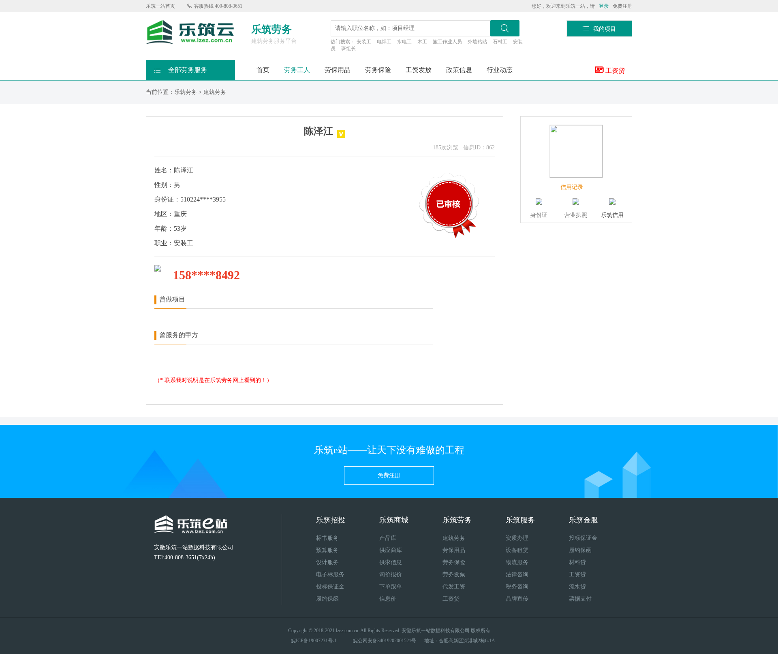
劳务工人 (297, 69)
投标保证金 (330, 587)
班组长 (348, 48)
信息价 (387, 599)
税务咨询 (517, 587)
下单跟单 (390, 587)
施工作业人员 (447, 42)
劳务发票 (453, 574)
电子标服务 (330, 574)
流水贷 (577, 587)
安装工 (364, 42)
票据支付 (580, 599)
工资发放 (419, 69)
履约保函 (327, 599)
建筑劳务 (214, 92)
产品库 (387, 538)
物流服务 (517, 562)
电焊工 (384, 42)
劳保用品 (338, 69)
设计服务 (327, 562)
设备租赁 (517, 550)
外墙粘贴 (477, 42)
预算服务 (327, 550)
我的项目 (599, 28)
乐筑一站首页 (160, 6)
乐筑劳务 (185, 92)
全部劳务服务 (180, 70)
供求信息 (390, 562)
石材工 (500, 42)
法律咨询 (517, 574)
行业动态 (500, 69)
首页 (262, 69)
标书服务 (327, 538)
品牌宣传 (517, 599)
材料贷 (577, 562)
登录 (604, 6)
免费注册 (622, 6)
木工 (422, 42)
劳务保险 (378, 69)
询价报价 (390, 574)
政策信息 (459, 69)
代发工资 (453, 587)
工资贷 (610, 70)
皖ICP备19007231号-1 (314, 640)
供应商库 (390, 550)
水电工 (404, 42)
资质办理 (517, 538)
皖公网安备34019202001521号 (384, 640)
